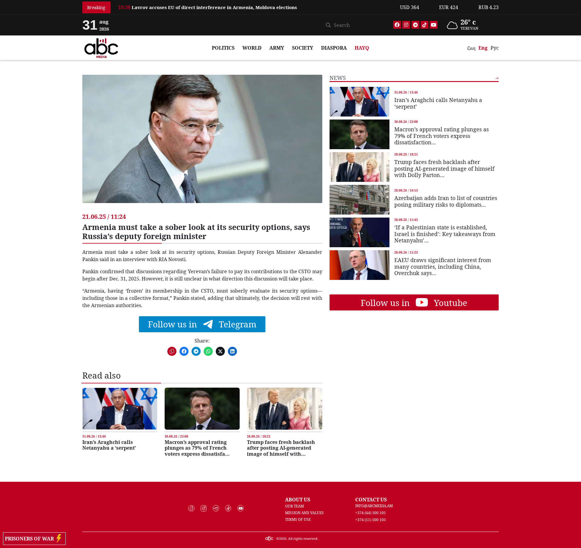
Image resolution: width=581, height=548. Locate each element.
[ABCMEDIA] (101, 47)
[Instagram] (406, 25)
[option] (255, 4)
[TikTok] (424, 25)
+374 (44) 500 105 (370, 512)
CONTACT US (371, 499)
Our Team (294, 506)
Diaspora (334, 47)
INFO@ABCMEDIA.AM (374, 505)
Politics (223, 47)
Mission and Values (304, 512)
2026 (282, 538)
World (251, 47)
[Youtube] (434, 25)
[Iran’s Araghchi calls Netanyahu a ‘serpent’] (119, 409)
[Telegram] (415, 25)
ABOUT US (297, 499)
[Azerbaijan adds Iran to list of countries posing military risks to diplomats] (359, 200)
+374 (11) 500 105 (370, 519)
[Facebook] (397, 25)
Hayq (362, 47)
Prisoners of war (30, 538)
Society (302, 47)
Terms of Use (298, 519)
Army (276, 47)
